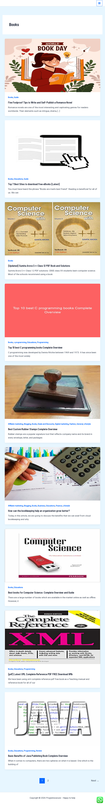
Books (10, 97)
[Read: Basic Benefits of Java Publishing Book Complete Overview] (52, 718)
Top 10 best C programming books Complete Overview (35, 347)
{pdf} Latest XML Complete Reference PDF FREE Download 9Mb (40, 674)
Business (41, 506)
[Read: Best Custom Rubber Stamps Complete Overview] (52, 392)
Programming (42, 342)
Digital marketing (62, 424)
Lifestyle (87, 424)
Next (95, 780)
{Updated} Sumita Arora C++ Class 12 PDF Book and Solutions (39, 265)
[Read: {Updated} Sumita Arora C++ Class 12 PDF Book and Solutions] (52, 228)
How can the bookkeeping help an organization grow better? (39, 510)
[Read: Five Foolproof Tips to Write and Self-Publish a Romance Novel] (52, 65)
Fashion (73, 424)
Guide (16, 97)
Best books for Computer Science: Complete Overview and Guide (41, 592)
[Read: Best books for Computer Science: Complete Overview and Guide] (52, 555)
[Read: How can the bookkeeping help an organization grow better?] (52, 473)
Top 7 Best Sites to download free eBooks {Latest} (34, 184)
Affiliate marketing (15, 424)
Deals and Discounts (46, 424)
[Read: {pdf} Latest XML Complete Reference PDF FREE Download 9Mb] (52, 637)
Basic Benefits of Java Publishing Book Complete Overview (38, 755)
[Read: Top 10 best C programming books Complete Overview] (52, 310)
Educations (18, 179)
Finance (59, 506)
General (80, 424)
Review (39, 751)
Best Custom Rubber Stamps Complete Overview (32, 429)
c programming (20, 342)
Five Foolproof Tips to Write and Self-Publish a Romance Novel (40, 102)
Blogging (27, 424)
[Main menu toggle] (99, 3)
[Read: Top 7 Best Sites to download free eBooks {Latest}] (52, 147)
